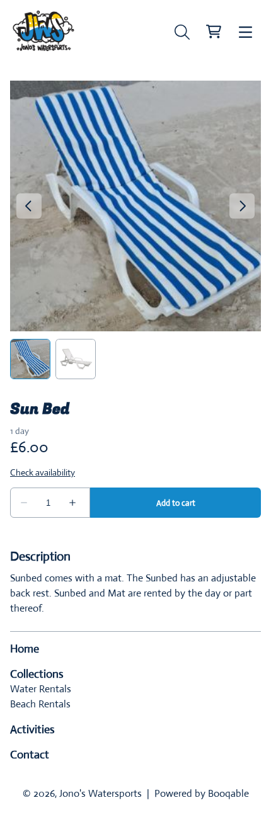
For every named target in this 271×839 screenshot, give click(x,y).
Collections (37, 674)
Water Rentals (40, 688)
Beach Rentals (40, 704)
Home (24, 649)
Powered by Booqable (201, 793)
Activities (32, 729)
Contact (29, 755)
